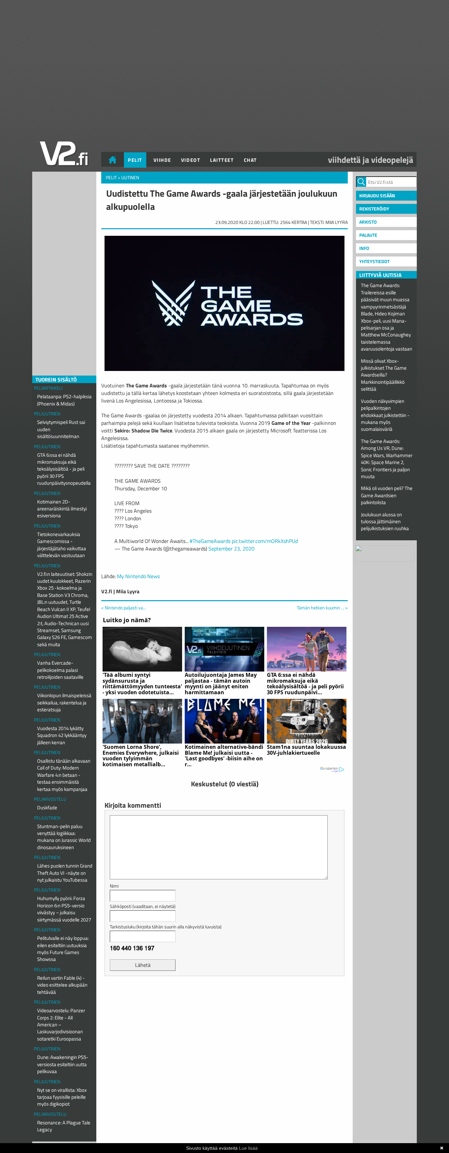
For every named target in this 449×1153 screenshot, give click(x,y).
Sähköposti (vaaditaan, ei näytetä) (143, 906)
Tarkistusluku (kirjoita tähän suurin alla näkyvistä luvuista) (166, 926)
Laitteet (222, 160)
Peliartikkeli (48, 387)
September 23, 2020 (231, 548)
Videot (190, 160)
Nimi (114, 885)
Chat (250, 160)
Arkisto (368, 221)
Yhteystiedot (374, 261)
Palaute (368, 235)
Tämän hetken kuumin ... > (322, 607)
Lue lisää (248, 1148)
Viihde (162, 160)
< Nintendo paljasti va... (123, 607)
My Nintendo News (138, 576)
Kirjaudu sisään (377, 195)
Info (364, 248)
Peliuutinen (47, 413)
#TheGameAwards (210, 541)
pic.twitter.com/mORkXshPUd (265, 541)
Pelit (135, 160)
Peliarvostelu (50, 799)
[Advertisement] (224, 997)
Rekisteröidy (374, 208)
